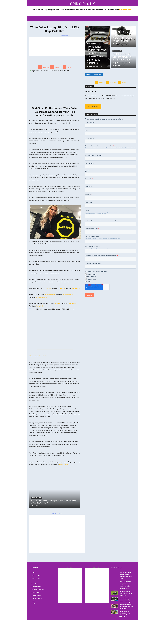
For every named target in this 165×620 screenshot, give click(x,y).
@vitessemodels (50, 295)
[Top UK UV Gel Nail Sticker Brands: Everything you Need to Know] (114, 574)
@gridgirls (62, 288)
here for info (125, 9)
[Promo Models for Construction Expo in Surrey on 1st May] (114, 599)
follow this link (63, 464)
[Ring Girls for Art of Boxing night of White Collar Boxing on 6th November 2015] (123, 36)
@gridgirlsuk (76, 288)
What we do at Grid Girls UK (37, 356)
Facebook (58, 67)
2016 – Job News (37, 497)
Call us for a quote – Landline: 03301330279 (100, 96)
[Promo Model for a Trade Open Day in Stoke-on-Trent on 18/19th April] (114, 612)
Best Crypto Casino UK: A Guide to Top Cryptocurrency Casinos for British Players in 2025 (125, 584)
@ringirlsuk (58, 303)
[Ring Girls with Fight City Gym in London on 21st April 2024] (114, 606)
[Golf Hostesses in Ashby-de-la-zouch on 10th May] (114, 593)
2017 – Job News (117, 50)
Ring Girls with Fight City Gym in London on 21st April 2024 (126, 606)
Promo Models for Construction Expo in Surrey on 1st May (125, 599)
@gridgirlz (48, 288)
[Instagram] (39, 2)
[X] (45, 2)
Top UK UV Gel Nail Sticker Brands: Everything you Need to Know (125, 575)
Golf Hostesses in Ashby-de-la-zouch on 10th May (125, 593)
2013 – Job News (91, 43)
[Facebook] (34, 2)
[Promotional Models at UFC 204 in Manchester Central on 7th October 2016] (54, 489)
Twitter (69, 67)
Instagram (46, 67)
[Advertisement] (65, 46)
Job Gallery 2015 (117, 28)
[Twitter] (64, 67)
